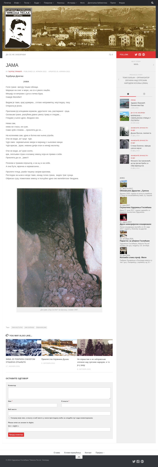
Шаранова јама (41, 327)
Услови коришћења (72, 453)
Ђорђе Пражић (15, 71)
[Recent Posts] (144, 94)
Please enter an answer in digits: (21, 422)
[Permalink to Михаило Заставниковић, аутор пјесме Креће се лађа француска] (124, 159)
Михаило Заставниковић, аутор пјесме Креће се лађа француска (141, 163)
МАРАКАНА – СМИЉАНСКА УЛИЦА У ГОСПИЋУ (141, 118)
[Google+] (143, 54)
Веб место (12, 409)
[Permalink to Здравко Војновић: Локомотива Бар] (124, 103)
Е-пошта (65, 401)
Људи (36, 3)
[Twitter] (136, 54)
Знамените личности (139, 128)
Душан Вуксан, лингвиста (141, 133)
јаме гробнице (29, 327)
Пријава (99, 453)
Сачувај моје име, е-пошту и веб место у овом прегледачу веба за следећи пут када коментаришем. (52, 418)
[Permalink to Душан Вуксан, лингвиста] (124, 131)
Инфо (16, 3)
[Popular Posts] (128, 94)
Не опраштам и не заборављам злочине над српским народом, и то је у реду (93, 362)
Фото (82, 3)
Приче (113, 3)
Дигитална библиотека (97, 3)
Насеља (60, 3)
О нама (57, 453)
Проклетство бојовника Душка (55, 359)
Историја (71, 3)
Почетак (7, 3)
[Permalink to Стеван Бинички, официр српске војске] (124, 144)
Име (10, 401)
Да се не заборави (16, 55)
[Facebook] (139, 54)
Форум (122, 3)
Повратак (48, 3)
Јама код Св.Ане (17, 327)
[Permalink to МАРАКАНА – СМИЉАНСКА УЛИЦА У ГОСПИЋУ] (124, 116)
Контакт (88, 453)
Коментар (12, 385)
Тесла (26, 3)
